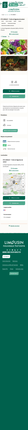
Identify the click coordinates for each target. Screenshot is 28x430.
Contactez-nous (19, 269)
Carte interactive (6, 261)
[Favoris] (25, 4)
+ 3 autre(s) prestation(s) (14, 84)
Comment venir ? (14, 273)
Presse (11, 269)
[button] (20, 4)
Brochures (15, 261)
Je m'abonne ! (6, 256)
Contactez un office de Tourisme (10, 265)
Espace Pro (5, 269)
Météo (21, 265)
